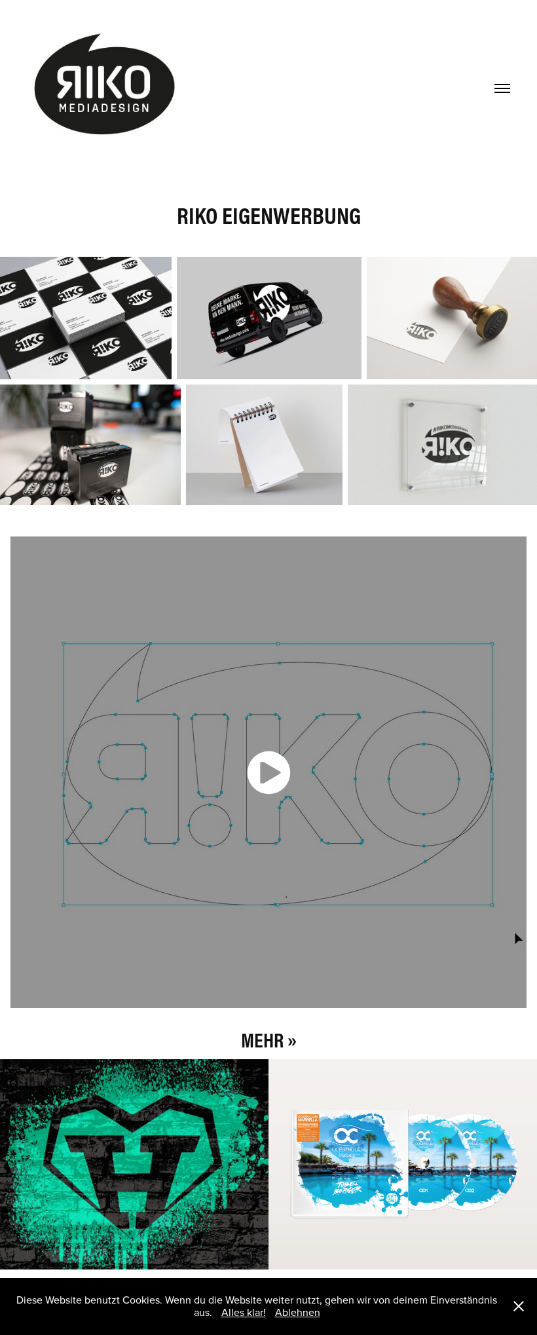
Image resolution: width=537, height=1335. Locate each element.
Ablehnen (297, 1312)
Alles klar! (243, 1312)
